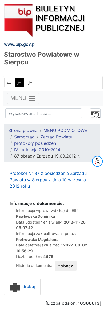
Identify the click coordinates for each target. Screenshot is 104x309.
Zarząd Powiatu (56, 136)
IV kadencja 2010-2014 (37, 149)
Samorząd (24, 136)
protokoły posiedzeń (35, 143)
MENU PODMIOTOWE (65, 130)
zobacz (65, 266)
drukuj (28, 286)
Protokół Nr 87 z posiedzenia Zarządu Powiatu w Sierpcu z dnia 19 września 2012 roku (48, 180)
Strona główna (23, 130)
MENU (19, 98)
